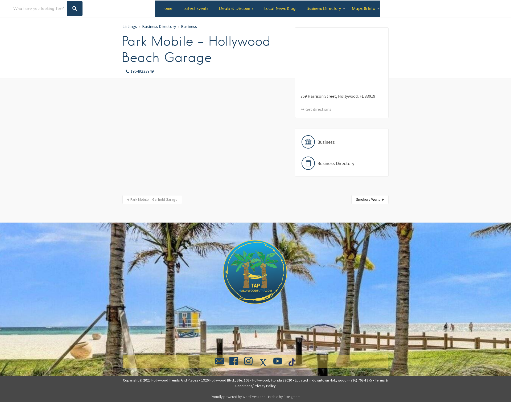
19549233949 (142, 71)
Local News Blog (280, 8)
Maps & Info (363, 8)
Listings (129, 26)
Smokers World (368, 199)
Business (189, 26)
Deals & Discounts (236, 8)
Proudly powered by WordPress (235, 396)
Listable (272, 396)
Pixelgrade (291, 396)
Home (167, 8)
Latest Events (195, 8)
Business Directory (324, 8)
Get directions (318, 109)
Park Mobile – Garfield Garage (154, 199)
